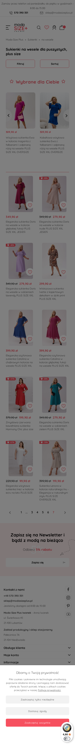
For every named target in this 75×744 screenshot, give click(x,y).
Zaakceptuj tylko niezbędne (37, 699)
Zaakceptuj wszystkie (37, 722)
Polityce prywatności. (49, 690)
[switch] (67, 739)
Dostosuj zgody (37, 711)
